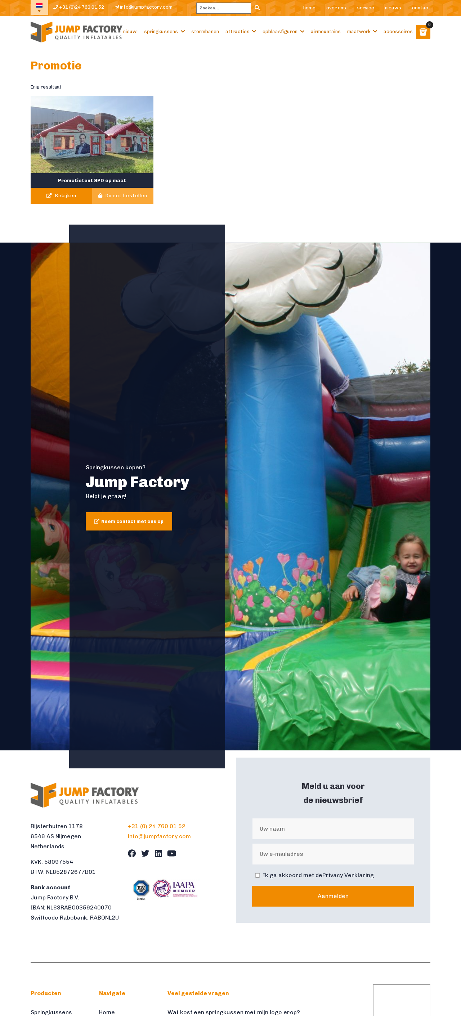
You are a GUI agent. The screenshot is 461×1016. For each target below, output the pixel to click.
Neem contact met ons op (132, 521)
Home (309, 7)
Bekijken (65, 195)
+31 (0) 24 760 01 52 (156, 826)
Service (365, 7)
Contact (421, 7)
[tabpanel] (230, 497)
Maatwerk (359, 31)
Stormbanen (205, 31)
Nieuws (393, 7)
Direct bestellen (125, 195)
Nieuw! (130, 31)
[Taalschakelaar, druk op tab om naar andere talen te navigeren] (39, 7)
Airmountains (326, 31)
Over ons (336, 7)
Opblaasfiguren (280, 31)
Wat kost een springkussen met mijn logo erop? (233, 1012)
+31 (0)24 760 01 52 (81, 7)
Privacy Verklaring (348, 875)
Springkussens (161, 31)
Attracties (237, 31)
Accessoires (398, 31)
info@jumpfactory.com (146, 7)
